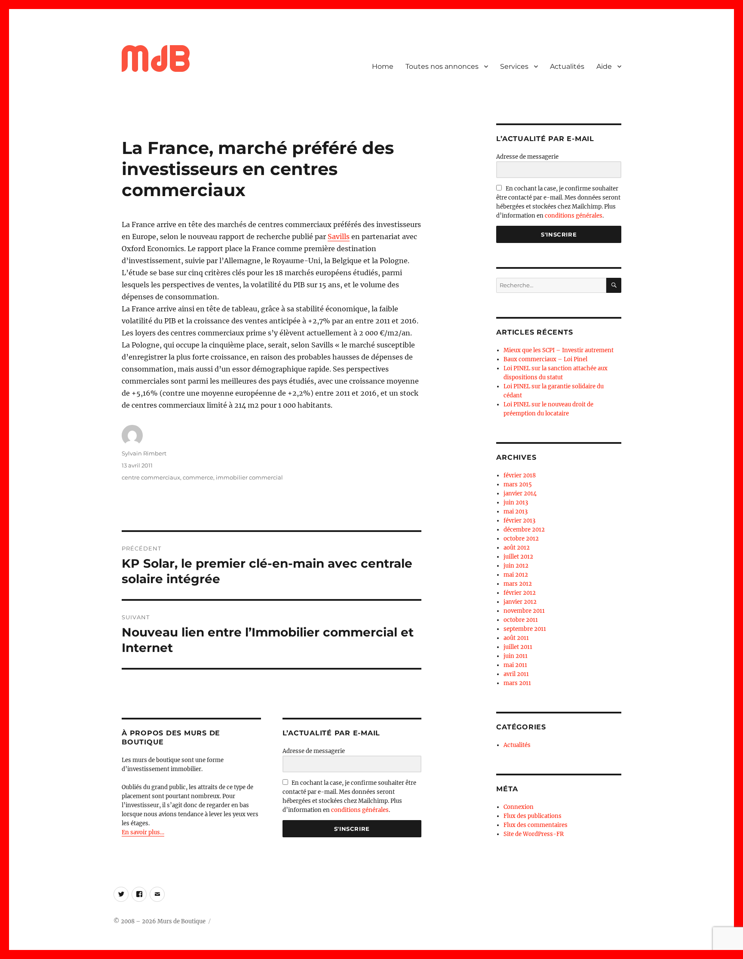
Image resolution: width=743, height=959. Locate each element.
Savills (339, 236)
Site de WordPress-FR (534, 834)
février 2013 (519, 520)
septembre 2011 (525, 629)
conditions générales (360, 810)
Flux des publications (533, 816)
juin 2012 (516, 565)
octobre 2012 (521, 538)
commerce (198, 477)
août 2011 (516, 638)
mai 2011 (515, 665)
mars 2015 (518, 484)
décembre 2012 (524, 529)
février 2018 (520, 475)
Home (382, 66)
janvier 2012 (520, 602)
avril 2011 (516, 674)
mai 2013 (516, 511)
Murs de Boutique (181, 921)
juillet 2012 (518, 556)
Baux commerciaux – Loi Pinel (545, 359)
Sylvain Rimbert (144, 453)
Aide (604, 66)
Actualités (567, 66)
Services (514, 66)
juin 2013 (516, 502)
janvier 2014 (520, 493)
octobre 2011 (521, 620)
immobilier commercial (249, 477)
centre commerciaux (151, 477)
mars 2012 (518, 583)
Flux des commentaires (536, 825)
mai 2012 (516, 574)
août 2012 (517, 547)
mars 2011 (517, 683)
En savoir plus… (143, 832)
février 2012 (520, 592)
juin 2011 (516, 656)
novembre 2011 (524, 611)
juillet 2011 (518, 647)
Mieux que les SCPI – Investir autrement (559, 350)
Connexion (519, 807)
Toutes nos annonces (442, 66)
